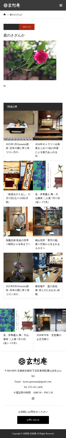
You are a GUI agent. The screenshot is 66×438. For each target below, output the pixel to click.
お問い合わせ (33, 420)
